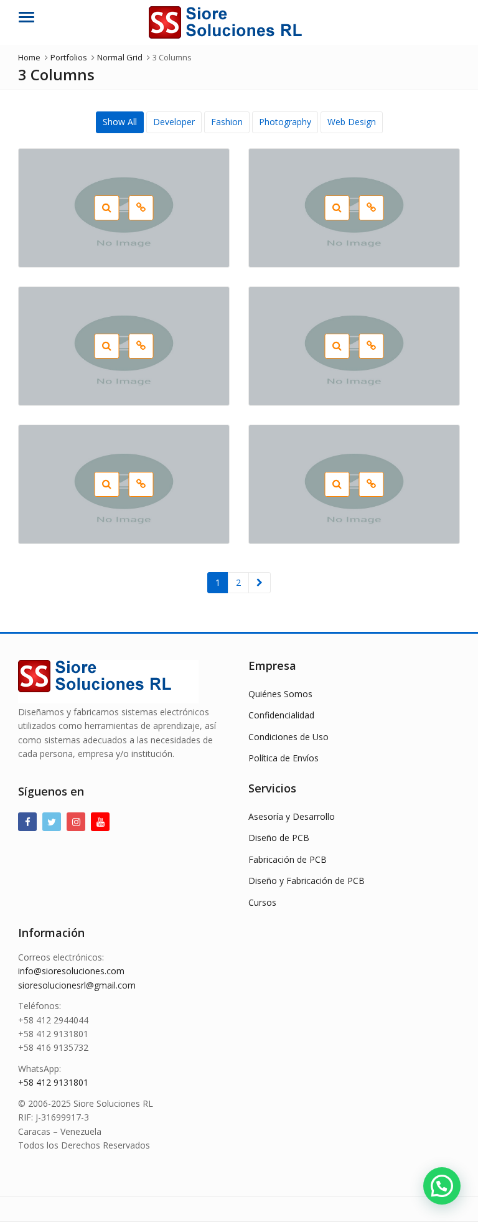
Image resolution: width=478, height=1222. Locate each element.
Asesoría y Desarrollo (291, 816)
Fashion (227, 122)
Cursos (262, 902)
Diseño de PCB (278, 838)
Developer (174, 122)
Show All (120, 122)
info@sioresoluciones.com (71, 971)
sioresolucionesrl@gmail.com (77, 985)
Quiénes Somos (280, 694)
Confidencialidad (281, 715)
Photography (285, 122)
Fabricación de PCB (287, 859)
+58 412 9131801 (53, 1082)
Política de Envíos (283, 758)
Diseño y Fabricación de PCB (306, 880)
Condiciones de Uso (288, 737)
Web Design (351, 122)
